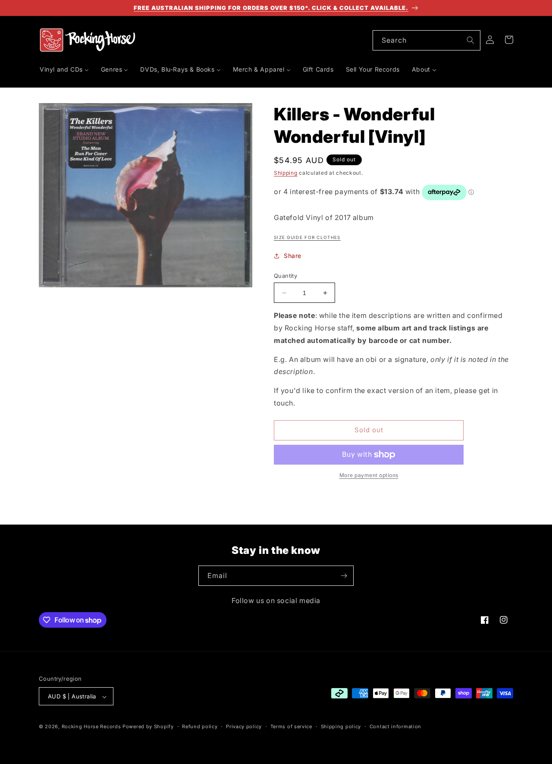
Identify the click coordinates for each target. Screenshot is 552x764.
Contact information (395, 726)
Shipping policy (341, 726)
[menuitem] (64, 69)
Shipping (286, 173)
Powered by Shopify (148, 727)
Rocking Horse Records (91, 727)
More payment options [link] (368, 475)
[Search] (470, 40)
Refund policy (199, 726)
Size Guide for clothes (307, 237)
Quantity (285, 275)
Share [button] (292, 255)
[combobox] (426, 40)
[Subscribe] (343, 576)
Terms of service (291, 726)
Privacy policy (244, 726)
